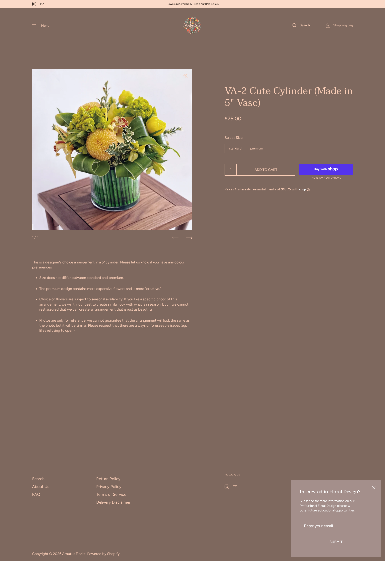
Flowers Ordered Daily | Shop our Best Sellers (192, 4)
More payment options (326, 177)
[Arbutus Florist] (192, 25)
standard (235, 148)
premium (256, 148)
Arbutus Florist (74, 554)
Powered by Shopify (103, 554)
